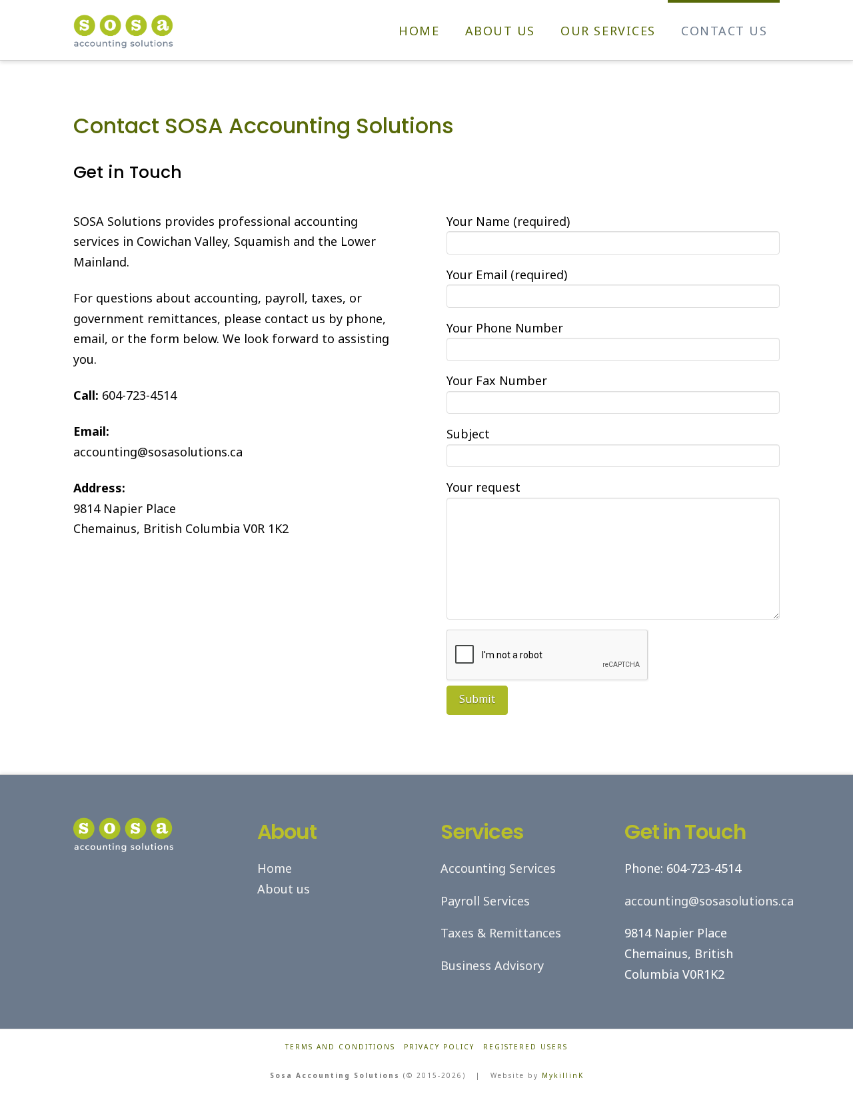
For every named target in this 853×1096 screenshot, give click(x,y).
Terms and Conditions (340, 1047)
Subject (468, 434)
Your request (483, 487)
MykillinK (563, 1075)
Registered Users (525, 1047)
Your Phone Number (504, 328)
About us (283, 889)
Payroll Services (485, 901)
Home (274, 868)
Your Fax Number (496, 380)
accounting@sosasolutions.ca (709, 901)
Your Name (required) (508, 221)
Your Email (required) (506, 274)
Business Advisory (492, 965)
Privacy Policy (439, 1047)
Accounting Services (498, 868)
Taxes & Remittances (500, 933)
